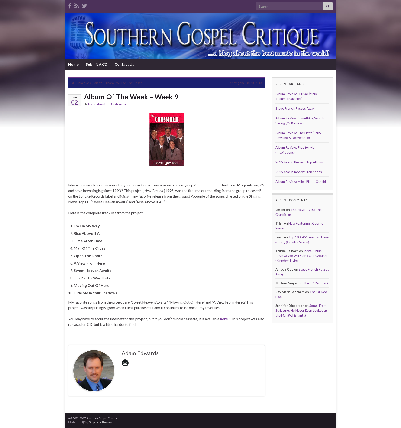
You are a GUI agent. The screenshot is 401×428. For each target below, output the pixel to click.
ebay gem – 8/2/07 (243, 83)
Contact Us (124, 64)
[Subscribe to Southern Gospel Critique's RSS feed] (76, 5)
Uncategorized (119, 104)
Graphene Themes (100, 422)
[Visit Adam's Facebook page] (69, 5)
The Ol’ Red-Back (316, 283)
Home (73, 64)
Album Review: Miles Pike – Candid (300, 181)
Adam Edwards (97, 104)
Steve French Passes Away (295, 108)
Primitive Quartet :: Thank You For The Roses (109, 83)
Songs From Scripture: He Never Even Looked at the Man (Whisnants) (301, 310)
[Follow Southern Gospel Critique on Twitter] (84, 5)
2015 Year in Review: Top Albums (299, 162)
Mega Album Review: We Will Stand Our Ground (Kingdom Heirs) (301, 255)
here (224, 319)
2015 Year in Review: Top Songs (298, 172)
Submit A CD (96, 64)
